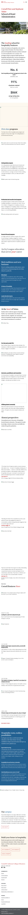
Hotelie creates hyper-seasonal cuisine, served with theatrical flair (13, 646)
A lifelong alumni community (8, 404)
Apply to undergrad (5, 849)
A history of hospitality (6, 286)
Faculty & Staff (4, 877)
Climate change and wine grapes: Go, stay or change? (13, 713)
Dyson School (3, 885)
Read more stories (5, 723)
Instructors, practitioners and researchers (11, 373)
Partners (3, 879)
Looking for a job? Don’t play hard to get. (10, 615)
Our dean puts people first (7, 343)
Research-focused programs (8, 234)
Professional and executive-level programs (11, 199)
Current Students (4, 875)
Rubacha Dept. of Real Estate (6, 891)
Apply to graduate (15, 849)
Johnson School (4, 889)
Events (2, 899)
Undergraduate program (7, 163)
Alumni (2, 873)
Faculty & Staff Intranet (5, 902)
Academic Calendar (5, 897)
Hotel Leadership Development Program (9, 751)
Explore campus (4, 827)
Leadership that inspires (7, 296)
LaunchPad (3, 904)
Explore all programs (5, 854)
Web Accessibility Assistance (7, 913)
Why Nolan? (4, 275)
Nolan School (3, 887)
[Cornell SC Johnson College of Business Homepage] (14, 864)
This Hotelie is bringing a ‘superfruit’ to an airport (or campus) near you (13, 681)
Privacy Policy (4, 911)
